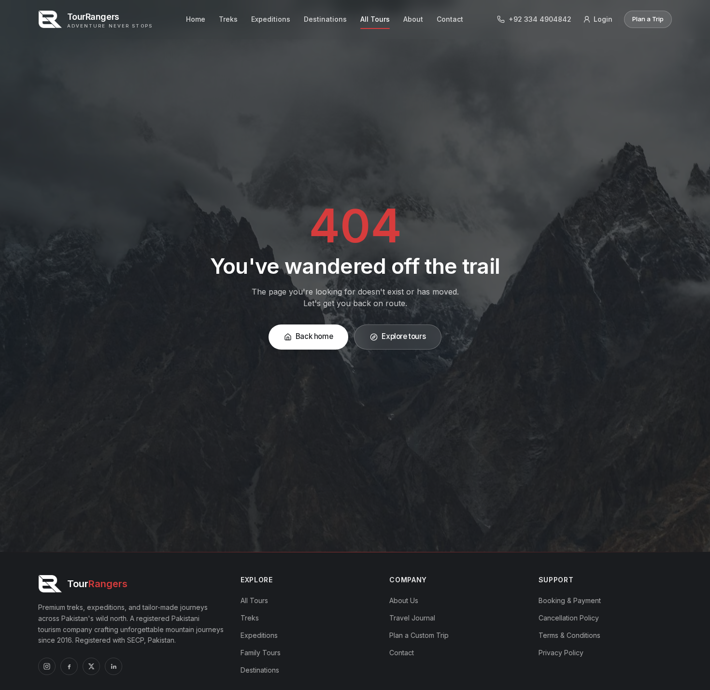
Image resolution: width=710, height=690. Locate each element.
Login (603, 19)
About (413, 19)
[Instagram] (47, 666)
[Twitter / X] (91, 666)
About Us (403, 600)
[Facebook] (69, 666)
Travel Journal (412, 618)
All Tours (375, 19)
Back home (314, 336)
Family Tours (261, 652)
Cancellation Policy (569, 618)
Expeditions (270, 19)
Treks (228, 19)
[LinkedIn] (113, 666)
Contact (450, 19)
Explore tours (404, 336)
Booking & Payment (570, 600)
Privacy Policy (561, 652)
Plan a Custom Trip (419, 635)
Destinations (325, 19)
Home (195, 19)
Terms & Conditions (569, 635)
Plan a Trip (648, 19)
